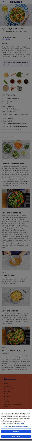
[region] (16, 424)
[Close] (30, 411)
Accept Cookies (16, 436)
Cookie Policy (20, 423)
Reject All (16, 431)
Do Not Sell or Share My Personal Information (16, 426)
